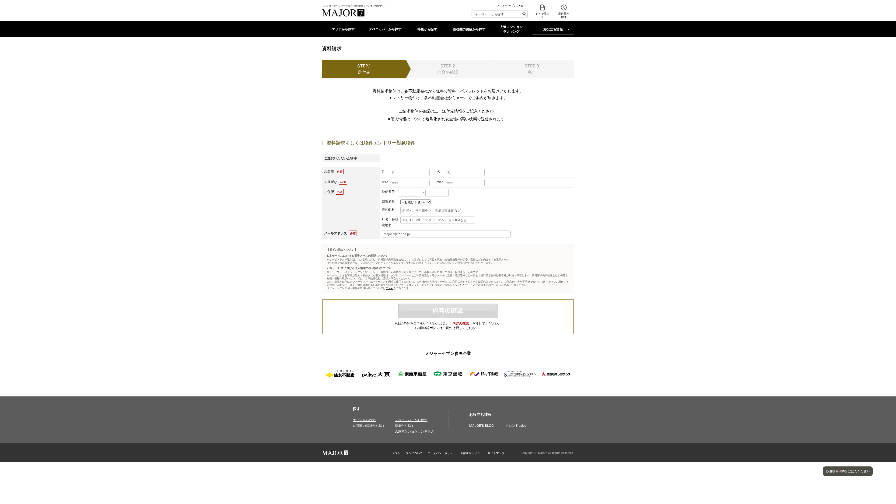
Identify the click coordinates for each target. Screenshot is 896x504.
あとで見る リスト (543, 15)
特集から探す (427, 29)
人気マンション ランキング (511, 29)
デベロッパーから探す (385, 29)
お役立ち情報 (553, 29)
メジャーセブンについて (512, 5)
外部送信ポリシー (471, 453)
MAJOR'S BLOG (481, 425)
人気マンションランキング (414, 431)
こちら (389, 288)
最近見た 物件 (563, 15)
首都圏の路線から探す (469, 29)
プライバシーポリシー (441, 453)
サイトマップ (496, 453)
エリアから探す (343, 29)
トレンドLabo (515, 425)
